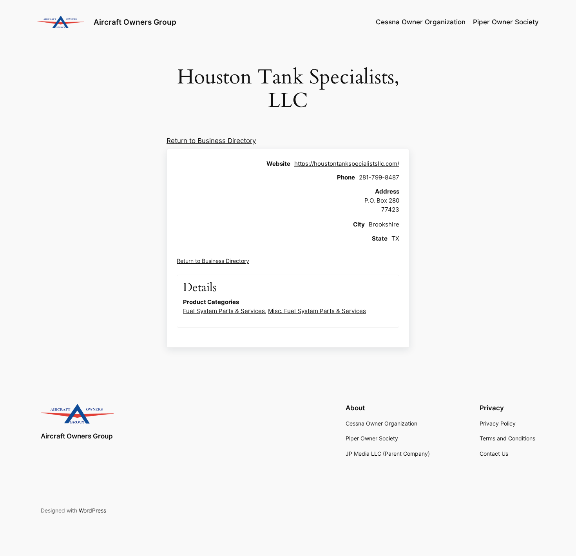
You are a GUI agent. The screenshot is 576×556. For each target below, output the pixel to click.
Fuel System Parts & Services (224, 311)
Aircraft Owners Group (135, 22)
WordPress (92, 510)
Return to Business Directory (211, 141)
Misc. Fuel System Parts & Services (317, 311)
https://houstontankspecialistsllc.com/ (346, 163)
